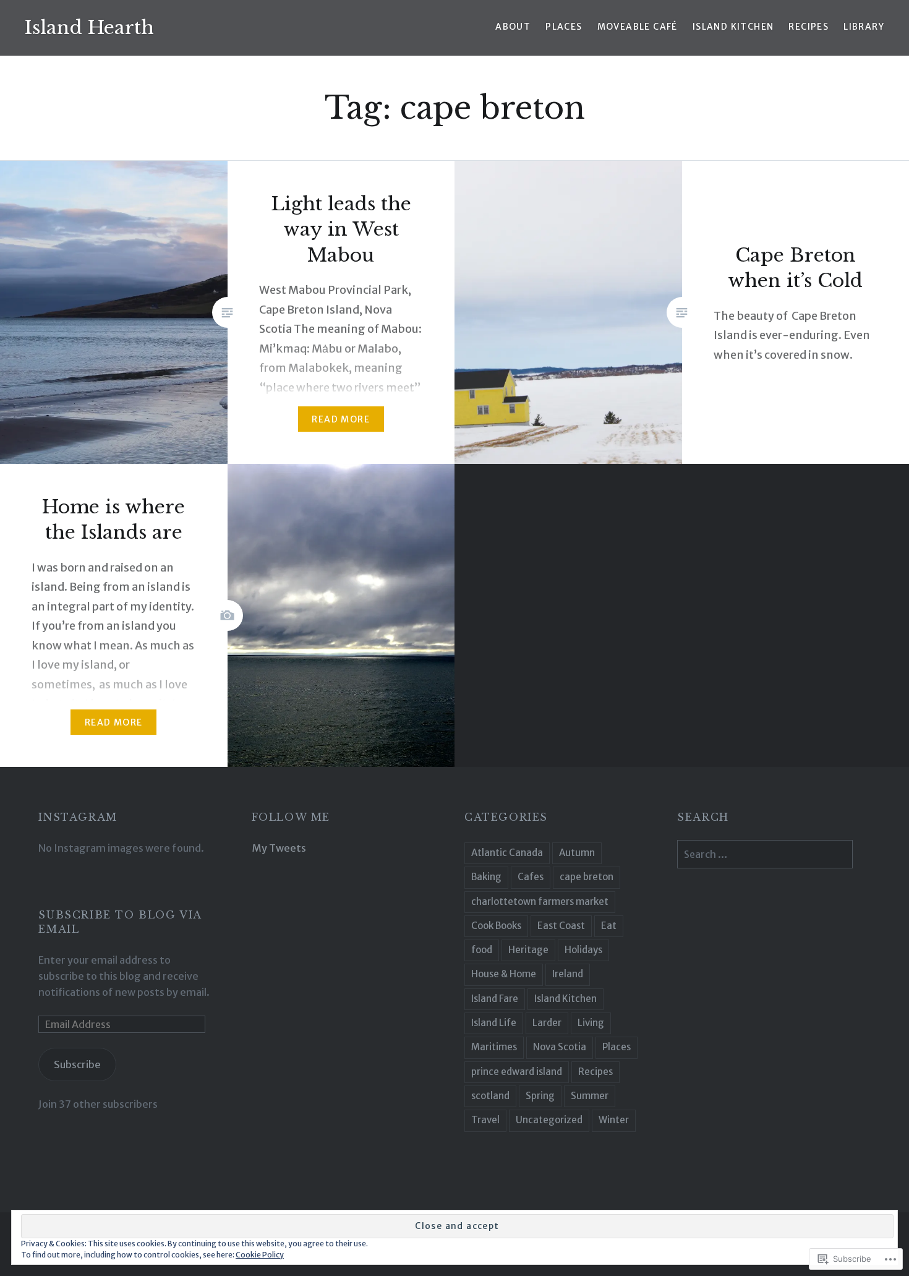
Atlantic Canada (507, 853)
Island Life (493, 1023)
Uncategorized (549, 1120)
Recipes (595, 1071)
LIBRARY (863, 26)
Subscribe (77, 1064)
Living (591, 1023)
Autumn (577, 853)
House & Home (503, 974)
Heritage (528, 950)
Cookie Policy (260, 1254)
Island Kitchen (565, 998)
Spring (540, 1096)
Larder (546, 1023)
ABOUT (513, 26)
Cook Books (496, 925)
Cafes (531, 877)
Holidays (583, 950)
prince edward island (516, 1071)
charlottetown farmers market (539, 901)
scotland (490, 1096)
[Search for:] (765, 854)
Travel (485, 1120)
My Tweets (279, 848)
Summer (589, 1096)
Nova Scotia (559, 1047)
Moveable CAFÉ (637, 26)
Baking (486, 877)
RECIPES (808, 26)
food (481, 950)
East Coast (561, 925)
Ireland (567, 974)
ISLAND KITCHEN (733, 26)
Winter (614, 1120)
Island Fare (494, 998)
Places (616, 1047)
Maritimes (494, 1047)
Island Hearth (89, 27)
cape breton (586, 877)
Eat (609, 925)
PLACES (563, 26)
